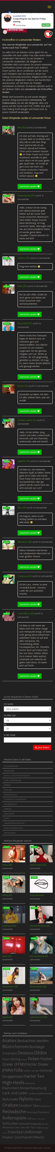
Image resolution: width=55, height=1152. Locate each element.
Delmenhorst (10, 794)
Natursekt (10, 1099)
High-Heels (13, 1082)
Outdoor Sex (28, 1105)
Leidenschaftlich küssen (40, 1093)
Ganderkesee (10, 804)
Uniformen (32, 1131)
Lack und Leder (15, 1092)
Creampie (9, 1053)
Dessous (25, 1053)
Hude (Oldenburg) (12, 780)
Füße (18, 1070)
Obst (37, 1099)
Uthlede (7, 808)
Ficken (34, 1058)
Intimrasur (30, 1083)
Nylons (26, 1099)
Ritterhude (9, 770)
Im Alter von (10, 715)
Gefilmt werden (31, 1070)
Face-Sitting (11, 1059)
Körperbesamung (33, 1088)
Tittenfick (15, 1132)
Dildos (40, 1053)
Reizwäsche (14, 1111)
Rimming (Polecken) (38, 1112)
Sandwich (41, 1119)
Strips (39, 1127)
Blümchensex (15, 1046)
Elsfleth (7, 785)
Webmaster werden (42, 1148)
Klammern (10, 1088)
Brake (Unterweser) (13, 827)
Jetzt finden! (43, 747)
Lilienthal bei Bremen (14, 823)
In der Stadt (9, 735)
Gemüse (46, 1070)
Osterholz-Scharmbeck (15, 799)
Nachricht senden (28, 186)
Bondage (36, 1046)
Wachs (39, 1137)
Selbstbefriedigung (30, 1123)
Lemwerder (40, 128)
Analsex (9, 1040)
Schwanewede (11, 766)
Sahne (34, 1119)
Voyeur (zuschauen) (17, 1137)
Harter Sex (33, 1076)
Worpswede (10, 832)
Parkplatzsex (45, 1106)
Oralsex (10, 1105)
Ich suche (8, 703)
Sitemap (27, 1148)
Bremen (8, 789)
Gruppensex (12, 1076)
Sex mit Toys (28, 1127)
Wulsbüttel (9, 813)
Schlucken (10, 1123)
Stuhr (6, 818)
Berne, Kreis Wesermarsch (17, 775)
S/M (29, 1118)
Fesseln (24, 1059)
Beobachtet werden (33, 1040)
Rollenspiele (14, 1118)
